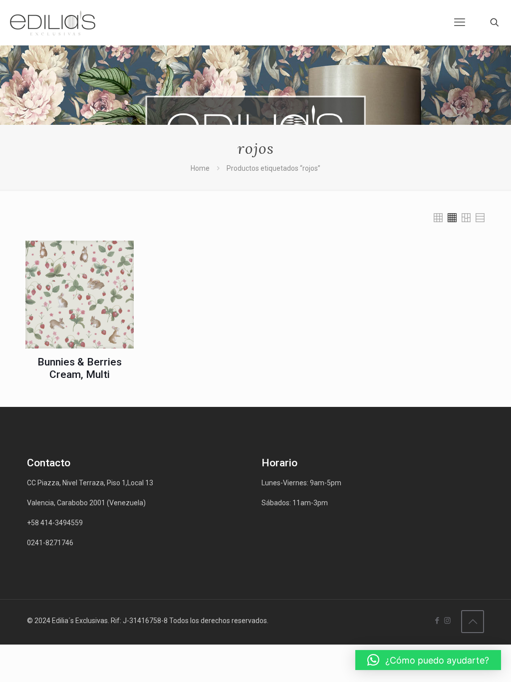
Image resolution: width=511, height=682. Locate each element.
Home (200, 168)
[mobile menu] (459, 22)
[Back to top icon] (472, 621)
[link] (438, 217)
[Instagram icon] (447, 620)
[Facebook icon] (437, 620)
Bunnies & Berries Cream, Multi (79, 368)
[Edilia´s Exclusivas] (52, 22)
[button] (428, 660)
